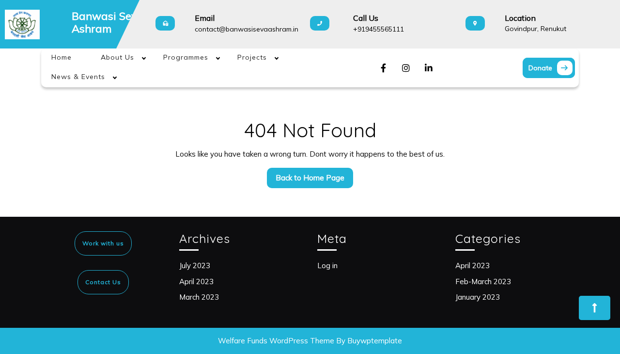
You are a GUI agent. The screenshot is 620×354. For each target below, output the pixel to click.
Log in (327, 265)
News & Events (78, 76)
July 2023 (194, 265)
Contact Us (103, 282)
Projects (252, 57)
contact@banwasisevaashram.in (246, 29)
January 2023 (477, 297)
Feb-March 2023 (483, 281)
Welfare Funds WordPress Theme (276, 340)
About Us (117, 57)
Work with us (103, 243)
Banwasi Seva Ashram (108, 22)
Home (61, 57)
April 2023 (196, 281)
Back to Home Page (314, 180)
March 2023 (199, 297)
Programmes (185, 57)
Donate (551, 66)
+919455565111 (378, 29)
